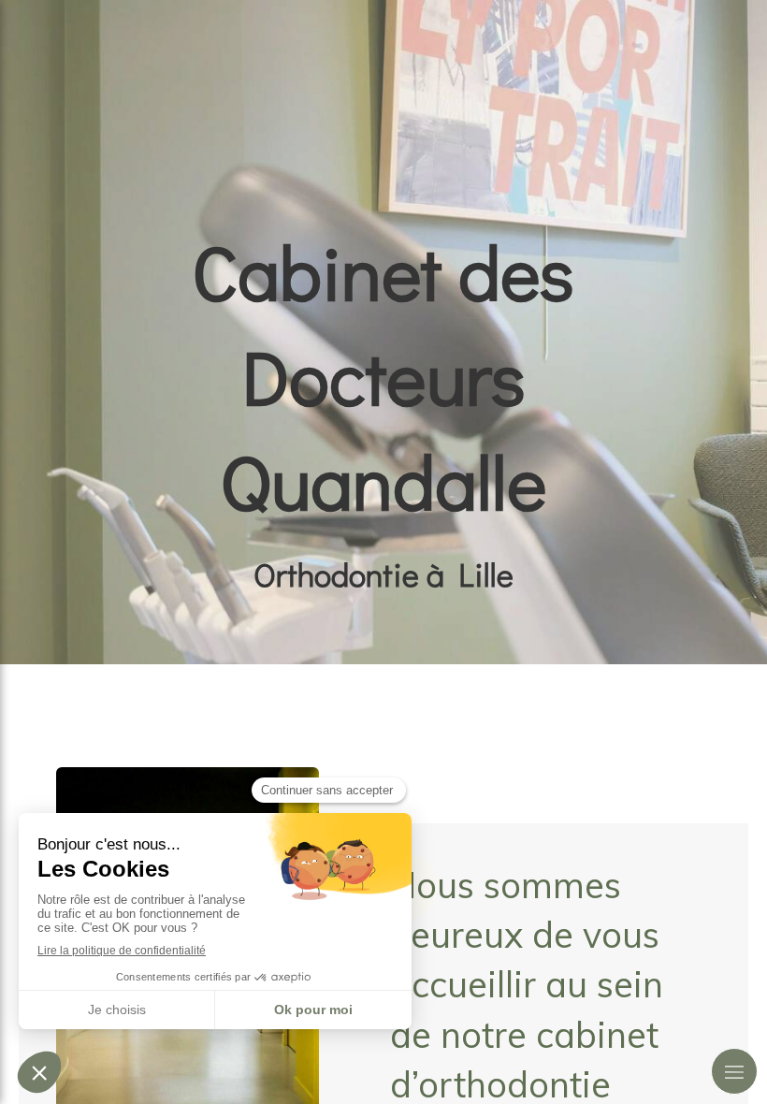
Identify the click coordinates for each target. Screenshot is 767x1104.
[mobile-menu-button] (734, 1071)
